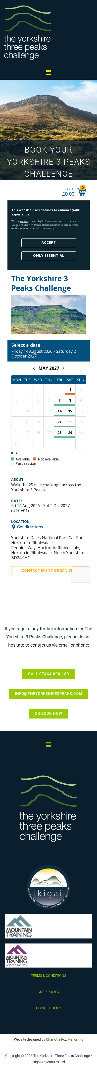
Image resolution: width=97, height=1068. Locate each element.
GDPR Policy (48, 992)
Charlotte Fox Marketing (64, 1039)
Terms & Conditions (48, 976)
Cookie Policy (48, 1008)
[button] (48, 72)
